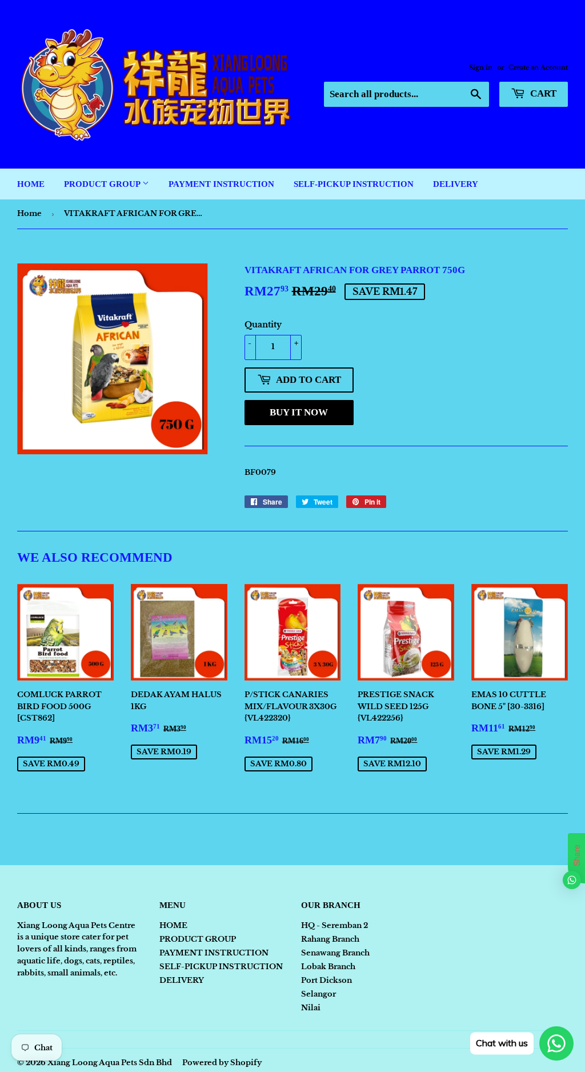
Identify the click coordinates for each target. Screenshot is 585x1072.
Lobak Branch (328, 966)
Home (29, 213)
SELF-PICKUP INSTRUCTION (354, 184)
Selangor (318, 994)
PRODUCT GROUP (103, 184)
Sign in (480, 67)
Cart (542, 93)
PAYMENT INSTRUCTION (221, 184)
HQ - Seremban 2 (334, 925)
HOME (31, 184)
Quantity (263, 324)
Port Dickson (326, 980)
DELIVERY (455, 184)
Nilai (310, 1008)
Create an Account (538, 67)
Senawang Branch (335, 953)
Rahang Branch (330, 939)
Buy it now (299, 412)
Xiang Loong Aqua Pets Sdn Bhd (109, 1062)
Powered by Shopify (222, 1062)
